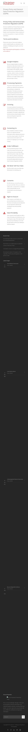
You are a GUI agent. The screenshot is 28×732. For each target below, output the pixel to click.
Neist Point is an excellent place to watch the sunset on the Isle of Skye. (12, 244)
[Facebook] (7, 729)
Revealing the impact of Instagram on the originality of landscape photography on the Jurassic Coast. (12, 253)
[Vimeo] (20, 729)
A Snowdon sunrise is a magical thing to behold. (13, 248)
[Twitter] (17, 729)
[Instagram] (10, 729)
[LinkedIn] (14, 729)
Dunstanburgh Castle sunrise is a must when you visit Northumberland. (13, 239)
